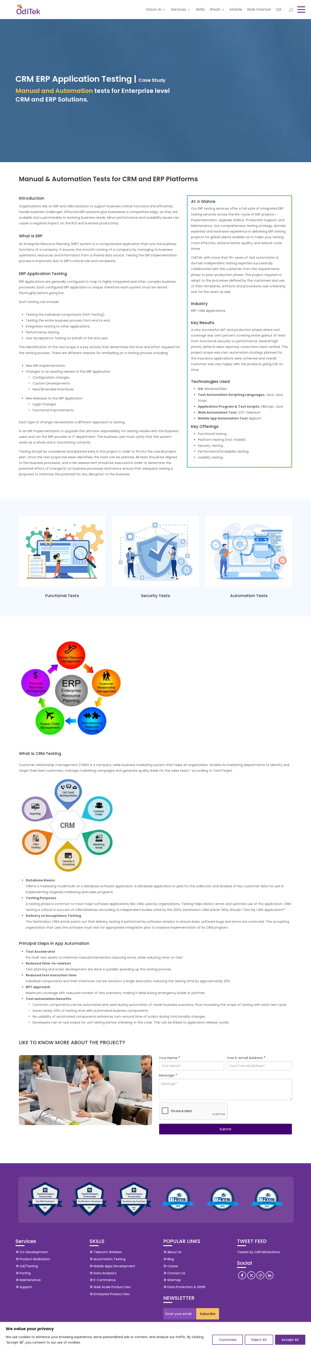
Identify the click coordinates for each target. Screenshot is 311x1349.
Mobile (236, 10)
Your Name (169, 1057)
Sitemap (173, 1280)
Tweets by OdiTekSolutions (258, 1252)
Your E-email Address (246, 1057)
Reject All (259, 1339)
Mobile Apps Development (114, 1266)
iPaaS (215, 10)
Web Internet (259, 10)
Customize (227, 1339)
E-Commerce (104, 1280)
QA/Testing (28, 1266)
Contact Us (175, 1273)
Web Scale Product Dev (112, 1287)
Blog (170, 1259)
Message (168, 1075)
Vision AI (153, 10)
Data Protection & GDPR (185, 1287)
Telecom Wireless (107, 1252)
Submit (225, 1129)
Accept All (290, 1339)
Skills (200, 10)
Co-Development (33, 1252)
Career (172, 1266)
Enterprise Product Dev (111, 1294)
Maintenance (30, 1280)
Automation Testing (109, 1259)
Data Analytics (105, 1273)
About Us (173, 1252)
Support (25, 1287)
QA (278, 10)
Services (178, 10)
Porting (25, 1273)
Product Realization (34, 1259)
